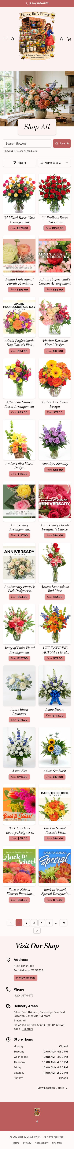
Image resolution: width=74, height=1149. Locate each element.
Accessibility (41, 1142)
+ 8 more (27, 1029)
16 (63, 922)
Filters (22, 162)
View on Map (27, 977)
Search (64, 143)
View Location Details (51, 1088)
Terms (16, 1142)
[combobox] (54, 163)
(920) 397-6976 (39, 3)
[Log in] (61, 39)
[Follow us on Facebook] (37, 1122)
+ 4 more (44, 1016)
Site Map (57, 1142)
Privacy (27, 1142)
